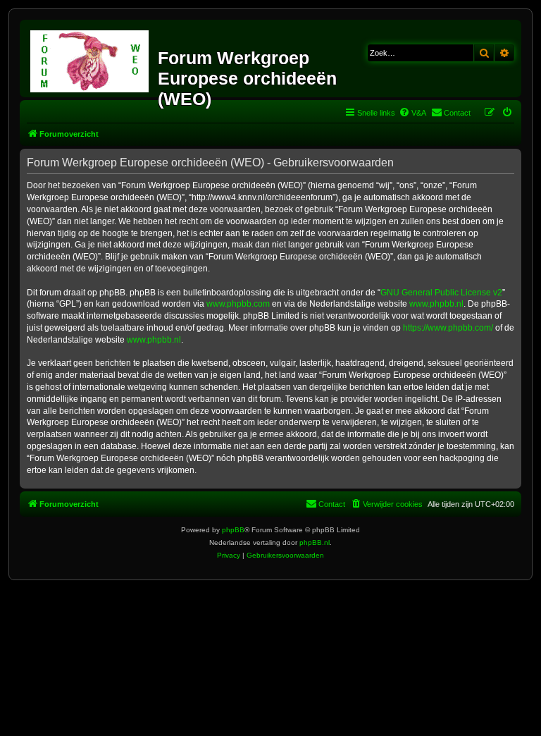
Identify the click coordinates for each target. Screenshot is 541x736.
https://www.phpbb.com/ (448, 328)
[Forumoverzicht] (90, 58)
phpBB (233, 530)
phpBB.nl (314, 542)
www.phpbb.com (238, 304)
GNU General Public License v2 (441, 293)
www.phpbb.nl (436, 304)
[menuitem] (412, 112)
